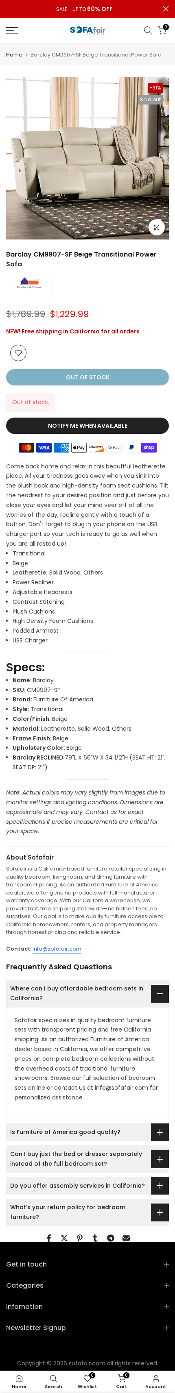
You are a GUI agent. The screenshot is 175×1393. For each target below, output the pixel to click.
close (166, 9)
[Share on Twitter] (64, 1238)
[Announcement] (84, 9)
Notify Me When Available (87, 426)
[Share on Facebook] (48, 1238)
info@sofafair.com (57, 949)
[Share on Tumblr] (95, 1238)
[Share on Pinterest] (79, 1238)
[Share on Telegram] (110, 1238)
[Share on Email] (126, 1238)
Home (14, 54)
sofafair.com (87, 1363)
